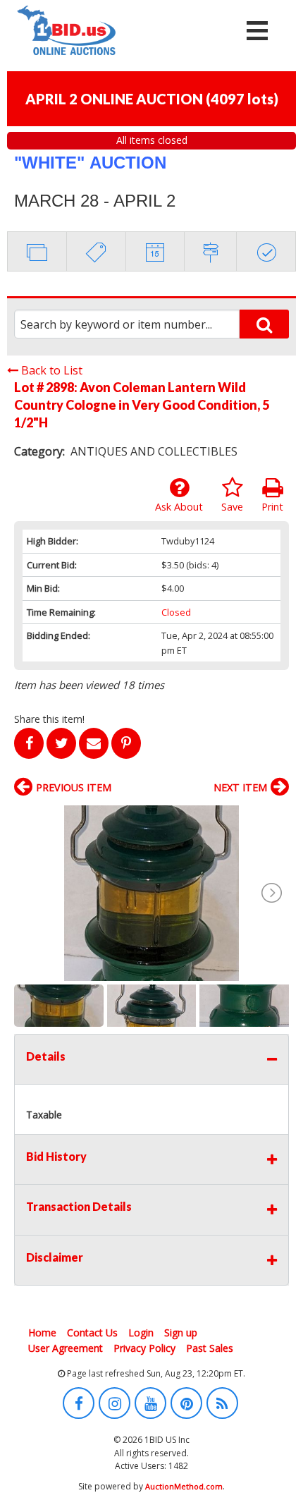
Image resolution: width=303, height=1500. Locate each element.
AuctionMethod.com (184, 1486)
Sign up (180, 1332)
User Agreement (65, 1348)
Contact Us (92, 1332)
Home (42, 1332)
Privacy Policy (144, 1348)
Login (141, 1332)
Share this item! (49, 719)
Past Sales (209, 1348)
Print (272, 506)
